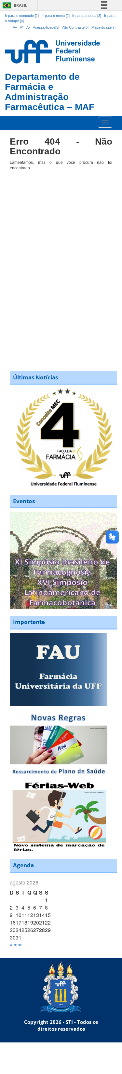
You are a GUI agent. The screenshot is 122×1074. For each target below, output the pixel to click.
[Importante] (58, 668)
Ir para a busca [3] (86, 16)
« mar (16, 944)
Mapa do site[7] (103, 27)
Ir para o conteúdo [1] (22, 16)
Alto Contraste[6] (75, 27)
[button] (63, 560)
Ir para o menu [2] (56, 16)
